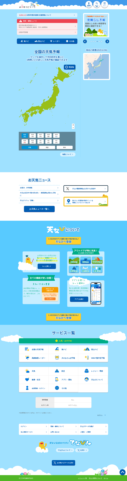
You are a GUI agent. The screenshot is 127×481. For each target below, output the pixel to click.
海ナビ (64, 349)
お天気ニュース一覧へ (39, 209)
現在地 (71, 67)
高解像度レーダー (38, 358)
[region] (47, 97)
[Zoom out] (73, 127)
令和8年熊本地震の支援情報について (35, 15)
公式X (82, 450)
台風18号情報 (23, 32)
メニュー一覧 (82, 478)
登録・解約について (57, 426)
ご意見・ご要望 (85, 432)
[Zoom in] (73, 125)
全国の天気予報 (38, 349)
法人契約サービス (27, 432)
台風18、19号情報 (26, 188)
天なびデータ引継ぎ (87, 426)
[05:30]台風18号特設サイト (33, 26)
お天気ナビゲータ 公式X (65, 463)
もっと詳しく (46, 266)
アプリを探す (79, 299)
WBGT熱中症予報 (98, 358)
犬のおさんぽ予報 (68, 358)
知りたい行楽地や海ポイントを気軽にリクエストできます (82, 201)
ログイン (100, 415)
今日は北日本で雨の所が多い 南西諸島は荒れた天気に (38, 194)
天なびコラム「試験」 (27, 200)
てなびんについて (64, 450)
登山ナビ (94, 349)
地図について (66, 154)
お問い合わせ (54, 432)
